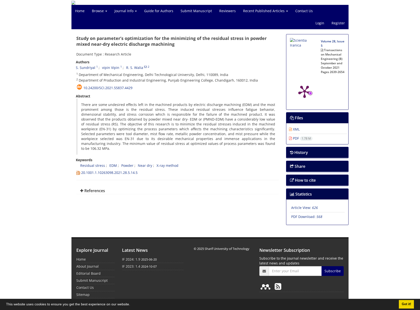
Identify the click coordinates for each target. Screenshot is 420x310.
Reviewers (227, 11)
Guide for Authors (158, 11)
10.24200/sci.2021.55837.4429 (107, 87)
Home (80, 11)
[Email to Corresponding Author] (145, 66)
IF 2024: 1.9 (131, 259)
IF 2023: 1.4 (131, 266)
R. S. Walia (134, 67)
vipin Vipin (110, 67)
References (94, 190)
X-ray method (167, 165)
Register (338, 23)
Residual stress (90, 165)
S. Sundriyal (85, 67)
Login (319, 23)
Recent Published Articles (264, 11)
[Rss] (277, 286)
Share (299, 166)
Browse (98, 11)
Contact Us (304, 11)
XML (296, 129)
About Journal (87, 266)
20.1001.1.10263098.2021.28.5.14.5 (109, 172)
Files (298, 118)
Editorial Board (88, 273)
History (300, 152)
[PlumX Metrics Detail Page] (304, 91)
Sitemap (83, 294)
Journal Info (124, 11)
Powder (127, 165)
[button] (131, 305)
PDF (301, 138)
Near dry (145, 165)
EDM (113, 165)
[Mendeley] (266, 286)
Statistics (303, 194)
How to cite (305, 180)
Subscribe (332, 271)
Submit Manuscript (196, 11)
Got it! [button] (406, 304)
